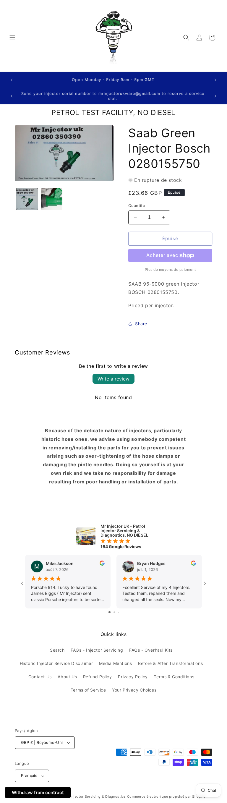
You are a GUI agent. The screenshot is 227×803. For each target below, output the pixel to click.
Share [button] (141, 323)
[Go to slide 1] (109, 612)
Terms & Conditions (174, 676)
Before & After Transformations (170, 663)
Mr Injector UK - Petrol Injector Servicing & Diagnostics (78, 796)
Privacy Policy (132, 676)
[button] (12, 37)
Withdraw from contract (38, 792)
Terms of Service (88, 689)
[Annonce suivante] (215, 79)
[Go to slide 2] (114, 612)
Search (57, 650)
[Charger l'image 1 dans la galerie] (27, 199)
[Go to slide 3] (118, 612)
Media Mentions (115, 663)
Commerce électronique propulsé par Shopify (166, 796)
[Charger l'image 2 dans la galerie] (51, 199)
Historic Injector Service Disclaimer (56, 663)
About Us (67, 676)
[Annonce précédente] (11, 79)
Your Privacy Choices (134, 689)
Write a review (113, 379)
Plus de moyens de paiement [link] (170, 269)
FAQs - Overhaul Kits (151, 650)
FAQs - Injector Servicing (97, 650)
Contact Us (40, 676)
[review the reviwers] (102, 563)
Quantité (136, 205)
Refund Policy (97, 676)
